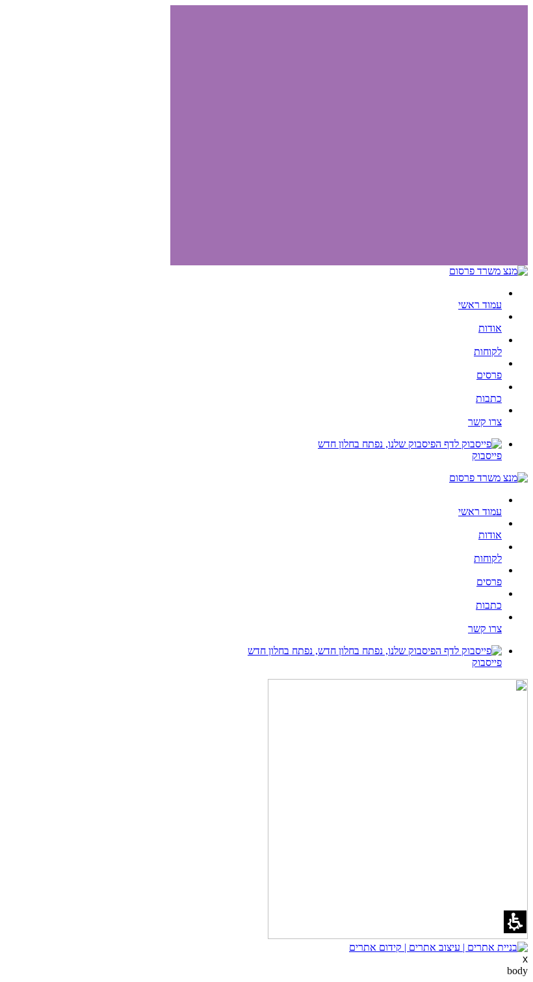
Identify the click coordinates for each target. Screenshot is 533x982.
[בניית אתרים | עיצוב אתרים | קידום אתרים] (438, 947)
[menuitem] (253, 299)
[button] (515, 921)
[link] (253, 450)
